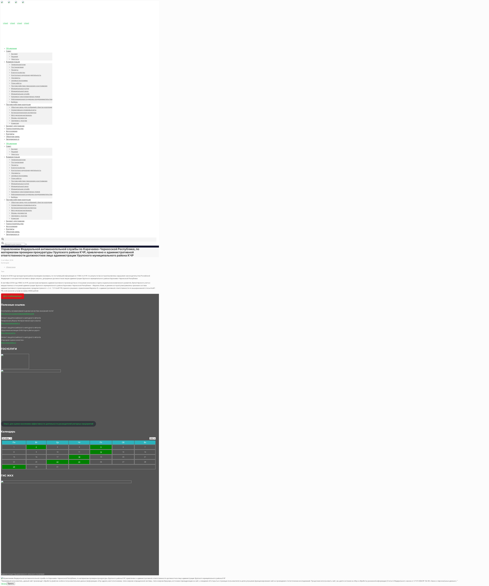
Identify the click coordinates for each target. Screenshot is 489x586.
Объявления (11, 267)
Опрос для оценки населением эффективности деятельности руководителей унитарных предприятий (48, 424)
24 (57, 462)
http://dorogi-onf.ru (8, 333)
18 (79, 457)
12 (101, 452)
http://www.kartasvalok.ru (10, 323)
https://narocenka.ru (8, 343)
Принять (11, 584)
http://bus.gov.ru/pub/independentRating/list (17, 314)
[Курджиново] (15, 23)
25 (79, 462)
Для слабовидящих (12, 296)
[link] (26, 244)
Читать (4, 584)
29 (14, 467)
